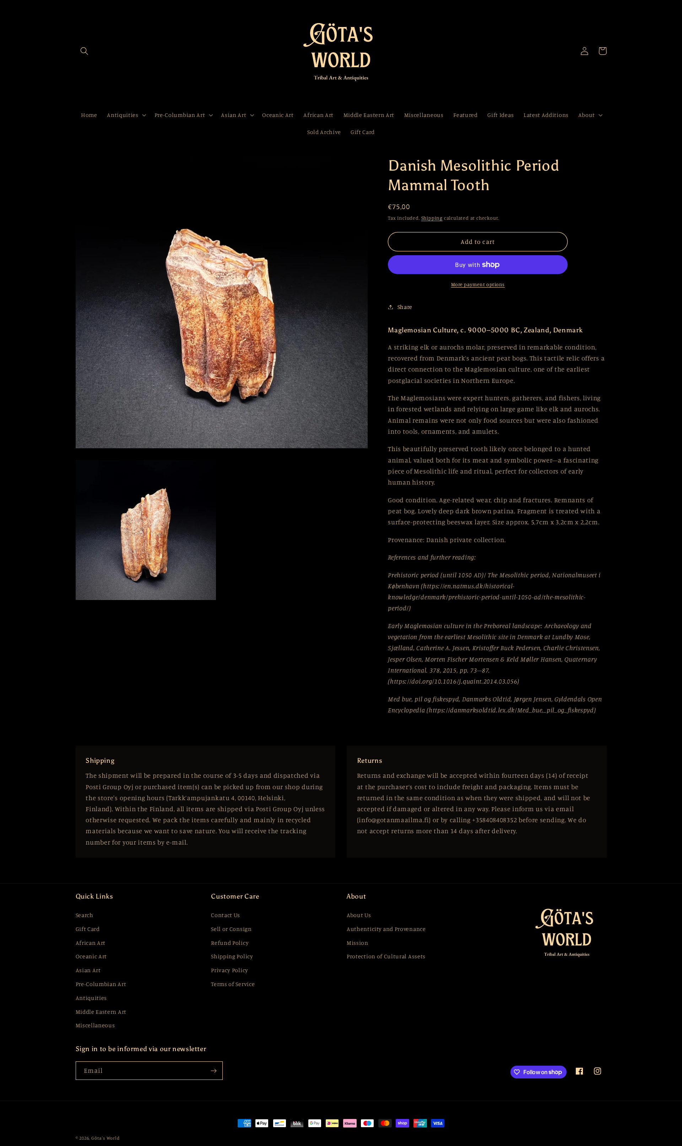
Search (84, 915)
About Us (359, 915)
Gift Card (88, 928)
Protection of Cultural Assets (386, 956)
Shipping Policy (232, 956)
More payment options (478, 284)
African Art (91, 942)
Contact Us (225, 915)
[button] (85, 51)
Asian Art (88, 970)
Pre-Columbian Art (101, 983)
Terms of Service (233, 983)
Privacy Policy (229, 970)
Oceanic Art (91, 956)
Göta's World (105, 1138)
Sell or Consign (231, 928)
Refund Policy (230, 942)
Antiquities (91, 997)
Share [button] (404, 306)
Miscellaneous (95, 1025)
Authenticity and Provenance (386, 928)
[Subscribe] (214, 1070)
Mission (357, 942)
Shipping (432, 218)
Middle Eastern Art (101, 1011)
